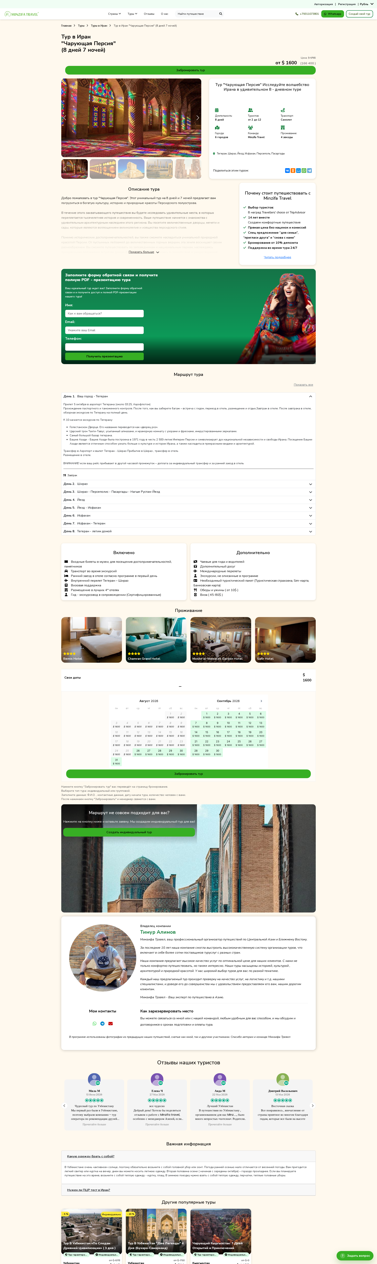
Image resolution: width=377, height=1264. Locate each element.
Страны (113, 14)
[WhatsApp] (304, 170)
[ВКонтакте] (287, 170)
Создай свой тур (359, 14)
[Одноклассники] (293, 170)
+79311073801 (309, 14)
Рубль (364, 4)
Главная (66, 26)
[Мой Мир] (298, 170)
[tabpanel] (188, 725)
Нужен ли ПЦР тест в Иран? (88, 1190)
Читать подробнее (277, 257)
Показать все (303, 385)
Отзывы (149, 14)
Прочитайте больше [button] (94, 1124)
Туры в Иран (99, 26)
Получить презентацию (104, 356)
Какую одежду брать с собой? (90, 1156)
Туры (131, 14)
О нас (164, 14)
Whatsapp (334, 14)
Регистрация (347, 4)
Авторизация (323, 4)
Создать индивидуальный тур (129, 832)
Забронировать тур (190, 70)
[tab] (188, 1156)
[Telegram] (309, 170)
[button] (197, 117)
